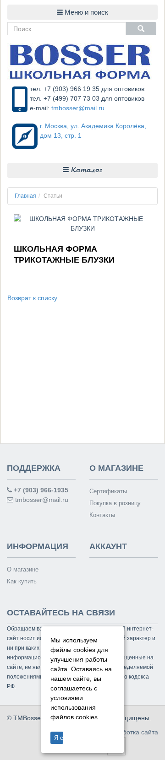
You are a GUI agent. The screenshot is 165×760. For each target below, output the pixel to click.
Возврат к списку (32, 298)
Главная (25, 196)
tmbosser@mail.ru (77, 108)
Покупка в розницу (115, 503)
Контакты (102, 515)
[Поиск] (141, 28)
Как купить (22, 581)
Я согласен (58, 737)
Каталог (85, 170)
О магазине (22, 569)
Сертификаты (108, 491)
